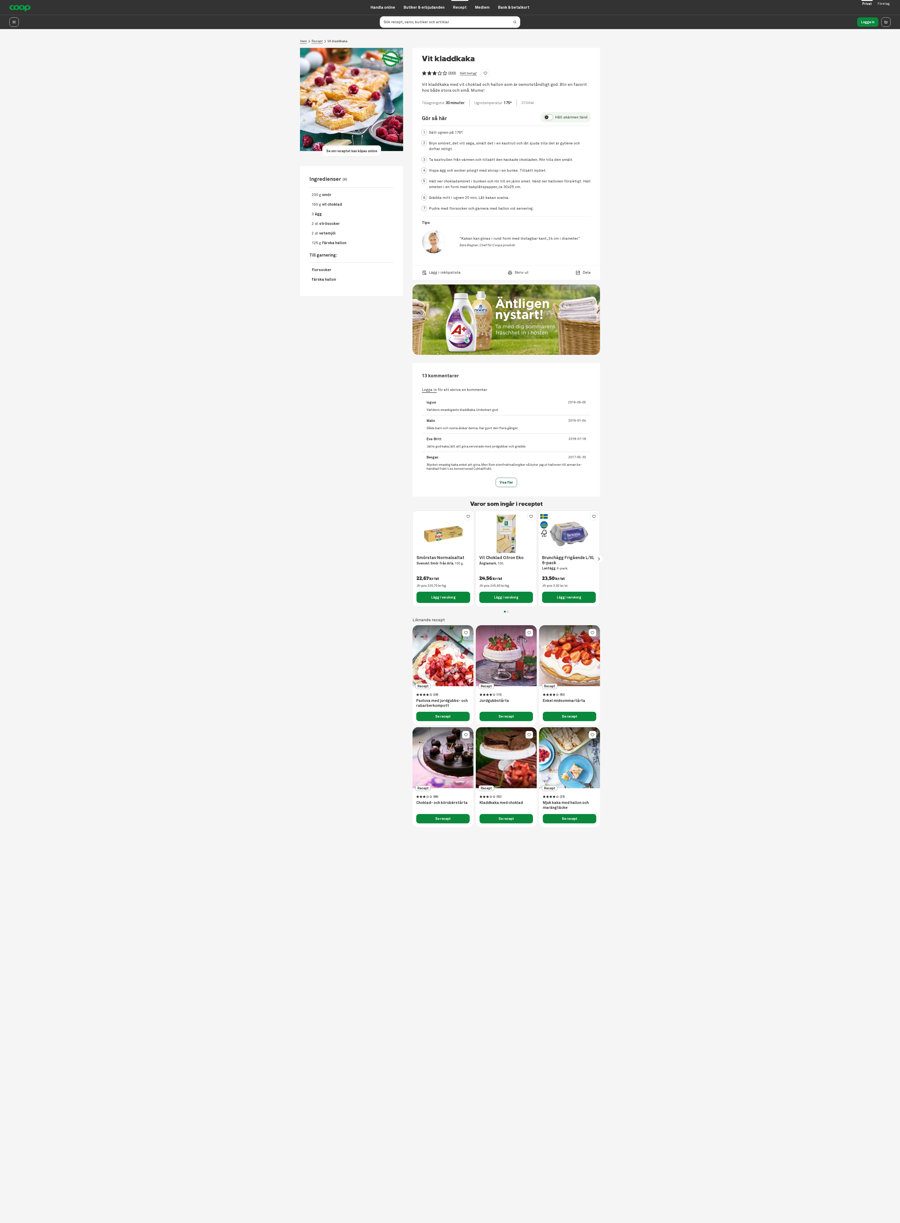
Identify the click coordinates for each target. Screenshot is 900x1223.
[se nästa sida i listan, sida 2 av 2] (598, 559)
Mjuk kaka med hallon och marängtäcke (566, 805)
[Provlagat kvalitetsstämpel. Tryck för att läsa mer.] (391, 59)
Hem (303, 41)
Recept (317, 41)
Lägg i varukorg (443, 597)
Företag (884, 4)
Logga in (867, 22)
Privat (867, 4)
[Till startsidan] (19, 7)
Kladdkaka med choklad (501, 802)
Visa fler (506, 482)
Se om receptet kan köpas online (351, 151)
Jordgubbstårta (494, 700)
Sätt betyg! (468, 73)
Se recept (443, 716)
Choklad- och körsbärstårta (442, 802)
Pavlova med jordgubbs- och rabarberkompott (442, 703)
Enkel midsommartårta (564, 700)
